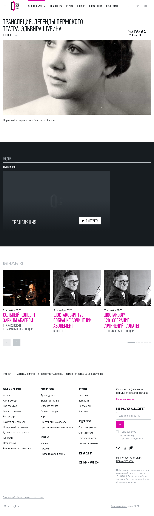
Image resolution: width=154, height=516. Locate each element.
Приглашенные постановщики (57, 427)
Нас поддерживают (89, 443)
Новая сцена (95, 6)
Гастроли (8, 437)
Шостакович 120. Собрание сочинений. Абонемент (72, 320)
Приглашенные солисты (53, 422)
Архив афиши (10, 400)
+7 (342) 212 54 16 (124, 476)
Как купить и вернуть (14, 422)
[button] (5, 6)
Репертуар (9, 416)
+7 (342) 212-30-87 (133, 389)
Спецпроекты (10, 443)
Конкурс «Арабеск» (89, 462)
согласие (131, 431)
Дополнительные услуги (16, 432)
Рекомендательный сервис (17, 448)
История (83, 395)
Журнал (69, 6)
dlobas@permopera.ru (126, 482)
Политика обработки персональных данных (23, 497)
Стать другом (86, 432)
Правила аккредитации (53, 453)
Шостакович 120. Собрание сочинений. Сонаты (121, 320)
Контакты (83, 411)
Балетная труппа (50, 400)
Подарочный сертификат (16, 427)
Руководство (47, 395)
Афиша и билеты (36, 6)
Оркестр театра (49, 411)
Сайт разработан (119, 506)
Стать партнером (88, 438)
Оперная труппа (49, 406)
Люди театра (55, 6)
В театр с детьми (12, 411)
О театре (81, 6)
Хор (43, 416)
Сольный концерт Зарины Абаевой (19, 318)
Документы (85, 406)
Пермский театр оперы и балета (22, 120)
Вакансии (84, 400)
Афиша (6, 395)
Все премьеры (10, 406)
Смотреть (92, 221)
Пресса (45, 448)
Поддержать (112, 6)
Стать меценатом (88, 427)
